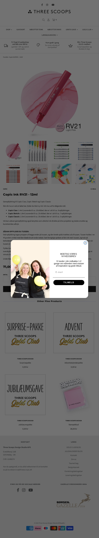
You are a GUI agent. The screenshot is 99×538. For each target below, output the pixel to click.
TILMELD (68, 282)
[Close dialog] (85, 242)
